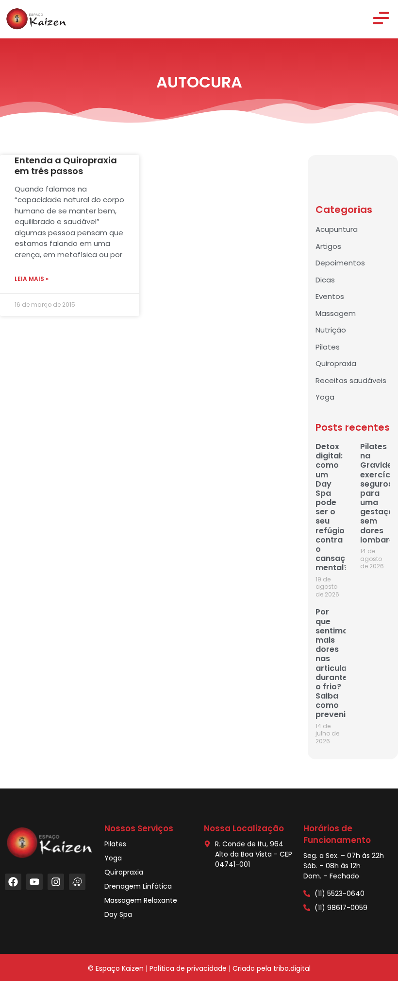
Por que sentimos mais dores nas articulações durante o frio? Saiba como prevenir (340, 663)
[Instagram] (56, 882)
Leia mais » (32, 279)
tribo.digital (292, 968)
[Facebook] (13, 882)
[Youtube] (34, 882)
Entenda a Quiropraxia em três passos (66, 165)
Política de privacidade (188, 968)
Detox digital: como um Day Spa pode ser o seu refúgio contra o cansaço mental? (332, 507)
